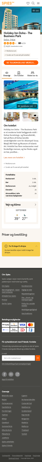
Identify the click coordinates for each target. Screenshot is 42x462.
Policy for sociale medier (28, 304)
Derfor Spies (7, 303)
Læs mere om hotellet (13, 157)
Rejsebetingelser (28, 293)
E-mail (4, 353)
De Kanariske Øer (28, 399)
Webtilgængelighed (29, 309)
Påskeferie (6, 434)
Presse (4, 299)
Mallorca (25, 426)
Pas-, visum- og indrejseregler (27, 298)
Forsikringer (7, 411)
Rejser (4, 399)
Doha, (7, 39)
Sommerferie (7, 426)
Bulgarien (25, 418)
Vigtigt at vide (27, 290)
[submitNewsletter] (37, 358)
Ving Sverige (36, 455)
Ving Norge (28, 455)
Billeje (4, 418)
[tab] (7, 73)
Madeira (25, 422)
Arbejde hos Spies (9, 296)
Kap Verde (26, 415)
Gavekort (5, 422)
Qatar (12, 39)
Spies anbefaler (8, 441)
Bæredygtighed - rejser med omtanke (11, 291)
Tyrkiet (24, 434)
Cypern (24, 395)
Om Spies (5, 286)
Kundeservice (27, 286)
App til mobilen (8, 379)
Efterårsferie (7, 430)
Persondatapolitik (17, 455)
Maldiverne (26, 407)
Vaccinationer (27, 313)
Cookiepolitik (6, 455)
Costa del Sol (27, 403)
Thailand (25, 430)
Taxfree (5, 415)
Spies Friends (7, 445)
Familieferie (6, 407)
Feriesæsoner (7, 403)
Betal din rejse (7, 395)
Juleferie (5, 437)
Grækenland (26, 411)
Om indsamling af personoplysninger (16, 364)
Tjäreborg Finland (14, 458)
